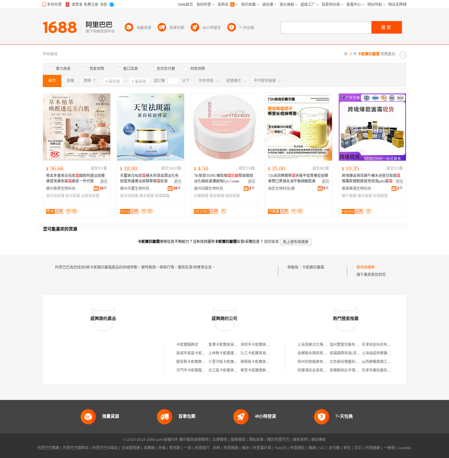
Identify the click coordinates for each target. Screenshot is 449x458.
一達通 (389, 448)
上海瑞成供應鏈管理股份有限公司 (389, 353)
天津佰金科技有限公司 (380, 345)
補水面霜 (146, 196)
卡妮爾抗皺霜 (313, 267)
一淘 (187, 448)
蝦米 (245, 448)
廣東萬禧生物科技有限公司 (358, 188)
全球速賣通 (131, 448)
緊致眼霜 (217, 196)
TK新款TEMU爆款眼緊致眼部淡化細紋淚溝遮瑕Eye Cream (223, 178)
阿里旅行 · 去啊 (207, 448)
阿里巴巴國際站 (76, 448)
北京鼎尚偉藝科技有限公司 (352, 362)
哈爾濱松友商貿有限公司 (318, 370)
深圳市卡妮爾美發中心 (258, 345)
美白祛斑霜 (55, 196)
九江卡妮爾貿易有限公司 (260, 353)
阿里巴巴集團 (48, 448)
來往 (347, 448)
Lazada (404, 448)
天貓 (162, 448)
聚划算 (174, 448)
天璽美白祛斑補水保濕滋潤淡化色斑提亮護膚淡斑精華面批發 (149, 178)
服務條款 (238, 440)
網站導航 (318, 440)
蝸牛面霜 (349, 196)
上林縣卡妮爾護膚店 (224, 353)
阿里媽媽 (231, 448)
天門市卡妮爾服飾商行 (194, 370)
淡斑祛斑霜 (90, 196)
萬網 (312, 448)
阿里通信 (297, 448)
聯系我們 (300, 440)
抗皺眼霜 (201, 196)
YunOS (281, 448)
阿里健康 (372, 448)
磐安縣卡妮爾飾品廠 (192, 362)
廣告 (104, 181)
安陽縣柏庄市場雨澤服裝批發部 (355, 370)
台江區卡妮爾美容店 (224, 370)
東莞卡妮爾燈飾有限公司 (260, 370)
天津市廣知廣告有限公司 (382, 370)
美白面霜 (72, 196)
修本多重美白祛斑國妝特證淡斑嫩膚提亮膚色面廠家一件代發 (75, 178)
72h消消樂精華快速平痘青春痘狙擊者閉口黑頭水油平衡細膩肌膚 (298, 178)
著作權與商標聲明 (194, 440)
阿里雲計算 (262, 448)
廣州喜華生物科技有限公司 (63, 188)
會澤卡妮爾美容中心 (224, 345)
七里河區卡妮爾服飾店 (226, 362)
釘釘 (358, 448)
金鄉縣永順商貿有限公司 (318, 353)
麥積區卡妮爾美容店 (256, 362)
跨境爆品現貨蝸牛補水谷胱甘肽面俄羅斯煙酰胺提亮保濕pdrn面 (371, 178)
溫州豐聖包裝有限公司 (348, 345)
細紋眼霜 (232, 196)
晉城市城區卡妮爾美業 (194, 353)
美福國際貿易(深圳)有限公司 (353, 353)
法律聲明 (219, 440)
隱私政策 (256, 440)
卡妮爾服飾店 (187, 345)
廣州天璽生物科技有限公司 (137, 188)
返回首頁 (271, 242)
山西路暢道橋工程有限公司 (384, 362)
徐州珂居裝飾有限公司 (316, 362)
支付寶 (334, 448)
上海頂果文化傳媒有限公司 (319, 345)
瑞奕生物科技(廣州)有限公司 (284, 188)
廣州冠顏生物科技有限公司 (211, 188)
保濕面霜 (162, 196)
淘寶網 (149, 448)
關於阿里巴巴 (278, 440)
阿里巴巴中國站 (105, 448)
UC (322, 448)
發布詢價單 (365, 267)
